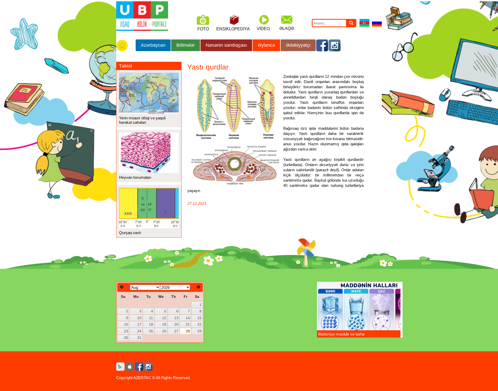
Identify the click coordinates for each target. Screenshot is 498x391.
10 (139, 318)
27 (176, 331)
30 (126, 337)
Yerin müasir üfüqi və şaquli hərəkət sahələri (142, 120)
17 (139, 324)
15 (199, 318)
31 (139, 337)
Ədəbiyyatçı (298, 45)
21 (188, 324)
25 (151, 331)
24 (139, 331)
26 (164, 331)
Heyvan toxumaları (135, 177)
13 (176, 318)
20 (176, 324)
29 (199, 331)
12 (164, 318)
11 (151, 318)
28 (188, 331)
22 (199, 324)
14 (188, 318)
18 (151, 324)
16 (126, 324)
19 (164, 324)
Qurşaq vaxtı (130, 232)
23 (126, 331)
